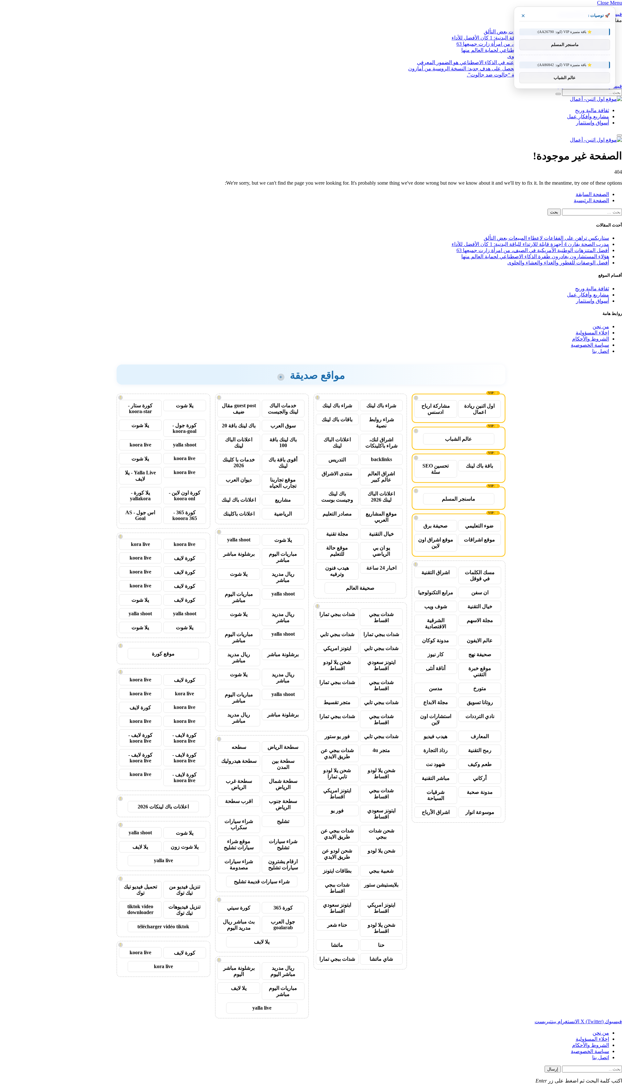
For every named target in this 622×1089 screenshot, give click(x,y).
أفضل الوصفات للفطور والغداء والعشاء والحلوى (558, 262)
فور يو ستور (337, 736)
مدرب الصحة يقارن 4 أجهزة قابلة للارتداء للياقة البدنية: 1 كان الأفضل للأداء (530, 244)
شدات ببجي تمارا (337, 614)
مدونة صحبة (480, 792)
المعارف (480, 736)
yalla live (261, 1008)
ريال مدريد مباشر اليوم (283, 971)
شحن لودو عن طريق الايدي (337, 854)
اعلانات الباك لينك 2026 (381, 497)
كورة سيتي (238, 907)
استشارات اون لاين (435, 719)
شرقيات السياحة (435, 795)
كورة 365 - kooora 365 (184, 515)
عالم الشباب (458, 439)
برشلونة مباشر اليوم (239, 971)
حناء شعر (337, 925)
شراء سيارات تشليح (283, 844)
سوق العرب (283, 425)
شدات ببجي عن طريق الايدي (337, 753)
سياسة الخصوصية (590, 345)
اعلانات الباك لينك (337, 442)
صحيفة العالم (360, 588)
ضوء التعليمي (479, 525)
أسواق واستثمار (592, 122)
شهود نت (435, 764)
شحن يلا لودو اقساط (337, 665)
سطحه (239, 747)
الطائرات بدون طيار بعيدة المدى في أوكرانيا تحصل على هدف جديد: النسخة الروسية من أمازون (508, 68)
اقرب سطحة (239, 801)
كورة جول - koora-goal (184, 428)
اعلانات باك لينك (239, 500)
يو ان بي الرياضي (381, 551)
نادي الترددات (480, 716)
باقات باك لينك (337, 419)
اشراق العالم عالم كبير (381, 476)
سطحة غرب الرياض (239, 784)
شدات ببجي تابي (337, 634)
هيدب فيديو (435, 736)
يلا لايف (262, 941)
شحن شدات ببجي (381, 834)
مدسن (436, 688)
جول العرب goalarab (283, 924)
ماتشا (337, 945)
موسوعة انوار (480, 812)
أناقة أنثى (435, 668)
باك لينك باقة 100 (283, 442)
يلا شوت (283, 540)
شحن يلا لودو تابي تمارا (337, 773)
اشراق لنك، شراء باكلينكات (381, 442)
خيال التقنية (479, 606)
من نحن (601, 326)
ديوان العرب (239, 479)
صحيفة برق (435, 525)
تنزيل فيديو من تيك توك (184, 890)
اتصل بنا (600, 351)
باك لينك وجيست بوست (337, 497)
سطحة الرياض (283, 747)
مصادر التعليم (337, 513)
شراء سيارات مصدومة (239, 864)
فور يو (337, 810)
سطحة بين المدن (283, 764)
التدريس (337, 459)
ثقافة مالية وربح (592, 110)
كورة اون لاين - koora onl (185, 495)
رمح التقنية (479, 750)
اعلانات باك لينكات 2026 (163, 806)
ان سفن (480, 592)
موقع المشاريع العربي (381, 517)
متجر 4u (381, 750)
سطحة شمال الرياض (283, 784)
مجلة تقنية (337, 534)
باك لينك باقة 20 (239, 425)
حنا (381, 945)
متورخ (479, 688)
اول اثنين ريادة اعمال (479, 409)
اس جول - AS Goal (140, 515)
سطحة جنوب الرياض (283, 804)
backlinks (381, 459)
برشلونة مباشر (239, 554)
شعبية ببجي (381, 871)
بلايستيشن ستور (381, 884)
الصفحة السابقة (592, 194)
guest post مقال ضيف (239, 408)
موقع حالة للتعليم (337, 551)
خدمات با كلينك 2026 (239, 462)
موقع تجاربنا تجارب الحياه (283, 483)
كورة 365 (283, 907)
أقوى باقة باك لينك (283, 463)
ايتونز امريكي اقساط (337, 793)
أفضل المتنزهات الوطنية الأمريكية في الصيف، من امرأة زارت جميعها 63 (532, 250)
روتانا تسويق (480, 702)
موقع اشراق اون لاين (435, 543)
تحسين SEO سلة (435, 469)
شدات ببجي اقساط (381, 617)
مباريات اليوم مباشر (283, 557)
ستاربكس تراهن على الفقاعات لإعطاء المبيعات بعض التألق (546, 238)
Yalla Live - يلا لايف (140, 475)
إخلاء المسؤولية (592, 332)
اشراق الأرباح (436, 812)
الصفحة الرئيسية (591, 200)
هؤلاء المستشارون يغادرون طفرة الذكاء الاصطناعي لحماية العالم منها (535, 256)
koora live (140, 444)
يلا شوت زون (185, 847)
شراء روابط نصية (381, 422)
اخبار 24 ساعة (381, 568)
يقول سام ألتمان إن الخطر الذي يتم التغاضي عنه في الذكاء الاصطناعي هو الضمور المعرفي (513, 62)
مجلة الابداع (435, 702)
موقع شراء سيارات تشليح (239, 844)
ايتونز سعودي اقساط (381, 665)
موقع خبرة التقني (479, 671)
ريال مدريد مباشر (283, 577)
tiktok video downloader (140, 909)
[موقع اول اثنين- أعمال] (596, 99)
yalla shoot (238, 539)
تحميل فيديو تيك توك (140, 890)
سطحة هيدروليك (239, 761)
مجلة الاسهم (480, 620)
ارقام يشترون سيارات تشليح (283, 864)
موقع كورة (163, 653)
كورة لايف (184, 558)
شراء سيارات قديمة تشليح (262, 881)
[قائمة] (619, 135)
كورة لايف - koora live (184, 738)
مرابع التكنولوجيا (435, 592)
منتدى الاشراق (337, 473)
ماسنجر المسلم (458, 499)
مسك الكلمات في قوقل (480, 575)
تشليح (283, 821)
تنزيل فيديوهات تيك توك (184, 910)
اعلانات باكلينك (239, 513)
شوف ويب (435, 606)
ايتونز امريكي (337, 648)
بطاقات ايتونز (337, 871)
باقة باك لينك (479, 466)
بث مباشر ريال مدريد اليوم (239, 925)
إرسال (552, 1069)
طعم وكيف (480, 764)
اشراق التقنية (435, 572)
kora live (140, 544)
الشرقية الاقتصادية (435, 623)
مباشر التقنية (436, 778)
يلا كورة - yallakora (140, 495)
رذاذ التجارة (435, 750)
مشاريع (283, 500)
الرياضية (283, 513)
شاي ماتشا (381, 959)
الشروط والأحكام (590, 339)
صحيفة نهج (479, 654)
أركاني (480, 778)
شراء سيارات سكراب (239, 824)
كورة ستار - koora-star (140, 408)
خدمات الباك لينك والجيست (283, 408)
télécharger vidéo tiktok (163, 926)
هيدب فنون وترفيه (337, 571)
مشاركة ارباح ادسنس (435, 409)
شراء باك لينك (381, 405)
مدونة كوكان (435, 640)
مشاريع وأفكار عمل (588, 116)
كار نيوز (436, 654)
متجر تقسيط (337, 702)
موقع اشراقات (479, 539)
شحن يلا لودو (381, 850)
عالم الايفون (480, 640)
